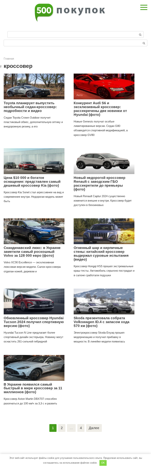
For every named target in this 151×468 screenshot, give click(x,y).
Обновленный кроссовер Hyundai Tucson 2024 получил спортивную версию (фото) (34, 322)
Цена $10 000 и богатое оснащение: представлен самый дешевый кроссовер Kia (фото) (32, 181)
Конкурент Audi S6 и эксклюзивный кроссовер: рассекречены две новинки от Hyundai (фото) (100, 109)
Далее (94, 428)
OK (103, 462)
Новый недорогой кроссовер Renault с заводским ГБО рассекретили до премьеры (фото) (99, 183)
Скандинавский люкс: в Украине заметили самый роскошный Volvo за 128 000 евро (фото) (32, 251)
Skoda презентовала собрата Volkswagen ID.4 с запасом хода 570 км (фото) (101, 322)
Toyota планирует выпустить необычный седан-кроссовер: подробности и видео (30, 107)
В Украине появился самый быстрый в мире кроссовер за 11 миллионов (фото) (33, 388)
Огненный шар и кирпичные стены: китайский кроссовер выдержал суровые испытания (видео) (101, 253)
